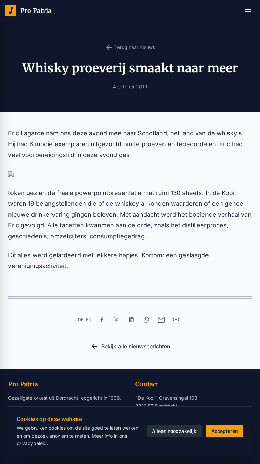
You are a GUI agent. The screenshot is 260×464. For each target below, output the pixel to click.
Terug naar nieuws (130, 47)
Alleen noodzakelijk (174, 431)
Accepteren (224, 431)
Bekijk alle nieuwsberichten (130, 346)
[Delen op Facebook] (101, 320)
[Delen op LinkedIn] (131, 320)
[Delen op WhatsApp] (146, 320)
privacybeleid (32, 443)
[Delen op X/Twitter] (116, 320)
